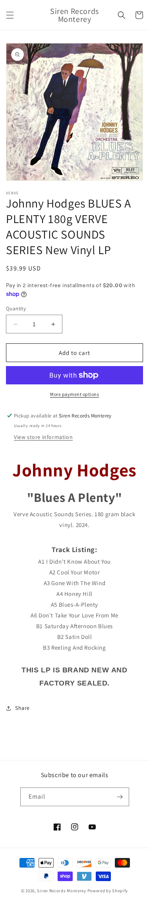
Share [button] (22, 707)
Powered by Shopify (107, 890)
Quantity (16, 308)
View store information (43, 437)
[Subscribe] (120, 796)
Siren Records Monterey (61, 890)
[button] (10, 15)
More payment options (74, 394)
